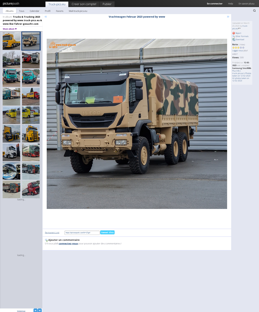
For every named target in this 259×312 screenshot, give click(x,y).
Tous (21, 11)
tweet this (107, 232)
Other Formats (241, 36)
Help (230, 3)
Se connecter (215, 3)
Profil (47, 11)
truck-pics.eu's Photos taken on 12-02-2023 (241, 74)
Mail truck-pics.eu (78, 11)
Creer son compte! (84, 4)
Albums (9, 11)
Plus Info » (236, 70)
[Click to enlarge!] (137, 124)
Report (238, 33)
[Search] (254, 10)
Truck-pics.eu (56, 4)
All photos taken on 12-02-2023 (240, 79)
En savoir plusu (246, 3)
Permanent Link (52, 232)
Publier (107, 4)
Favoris (59, 11)
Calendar (34, 11)
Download (239, 39)
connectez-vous (68, 243)
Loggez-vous (237, 50)
